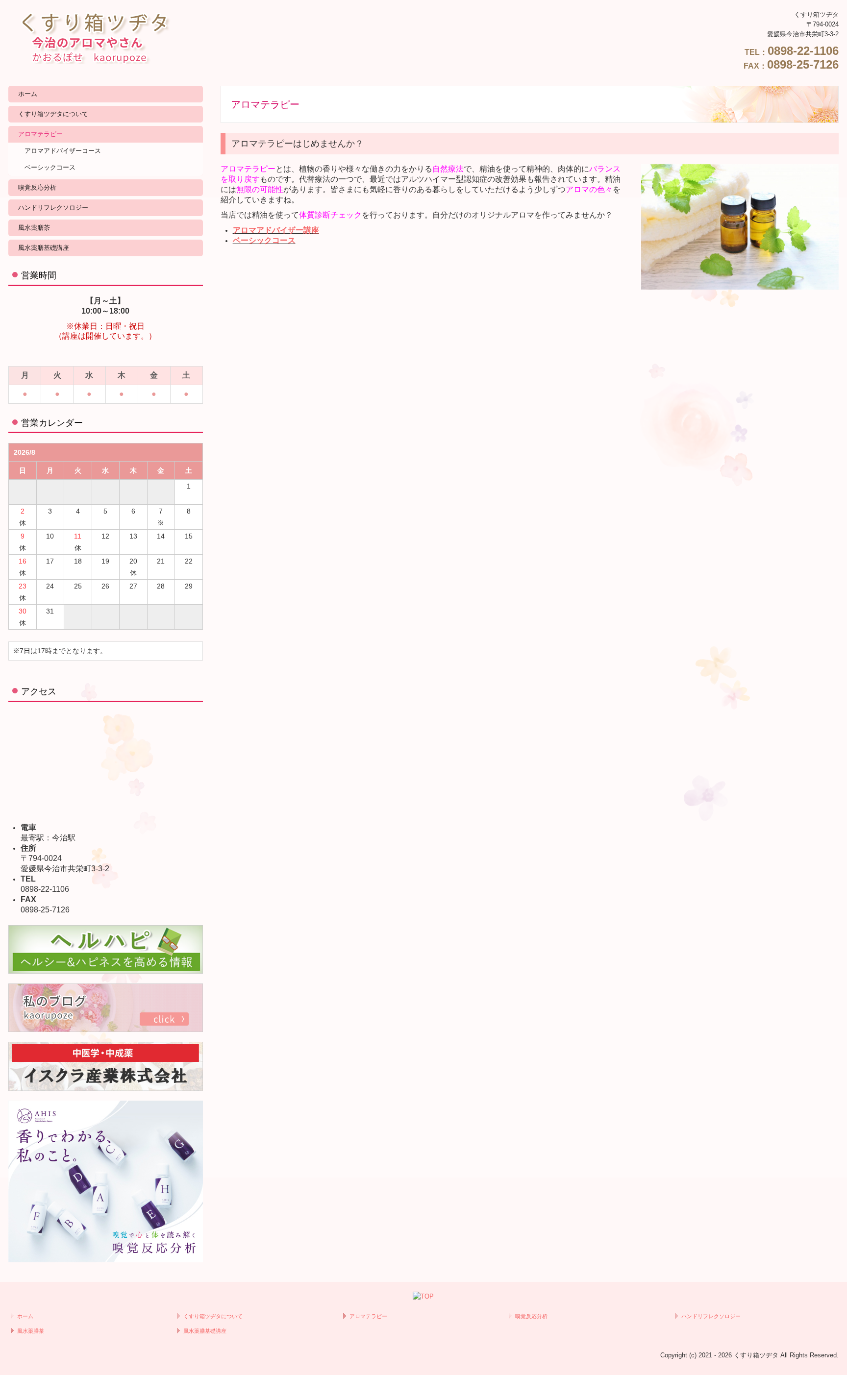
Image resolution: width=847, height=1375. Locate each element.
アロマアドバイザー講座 (276, 230)
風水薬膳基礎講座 (43, 247)
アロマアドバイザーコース (63, 150)
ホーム (27, 94)
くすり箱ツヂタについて (53, 114)
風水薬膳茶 (34, 227)
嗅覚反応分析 (37, 187)
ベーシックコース (50, 167)
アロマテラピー (40, 134)
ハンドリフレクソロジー (53, 207)
